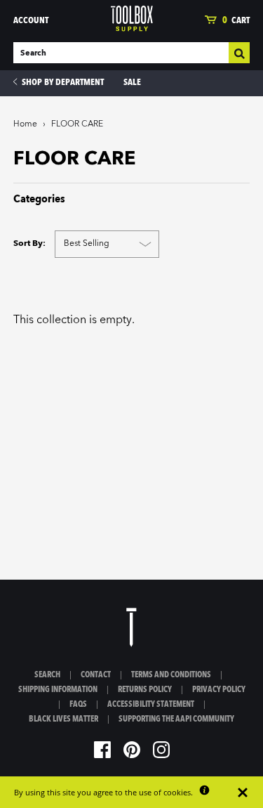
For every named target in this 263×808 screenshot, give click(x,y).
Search (47, 675)
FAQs (78, 705)
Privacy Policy (218, 690)
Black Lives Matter (63, 719)
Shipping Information (57, 690)
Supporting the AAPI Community (176, 719)
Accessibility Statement (150, 705)
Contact (96, 675)
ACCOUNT (30, 20)
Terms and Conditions (171, 675)
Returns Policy (145, 690)
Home (25, 124)
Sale (132, 82)
